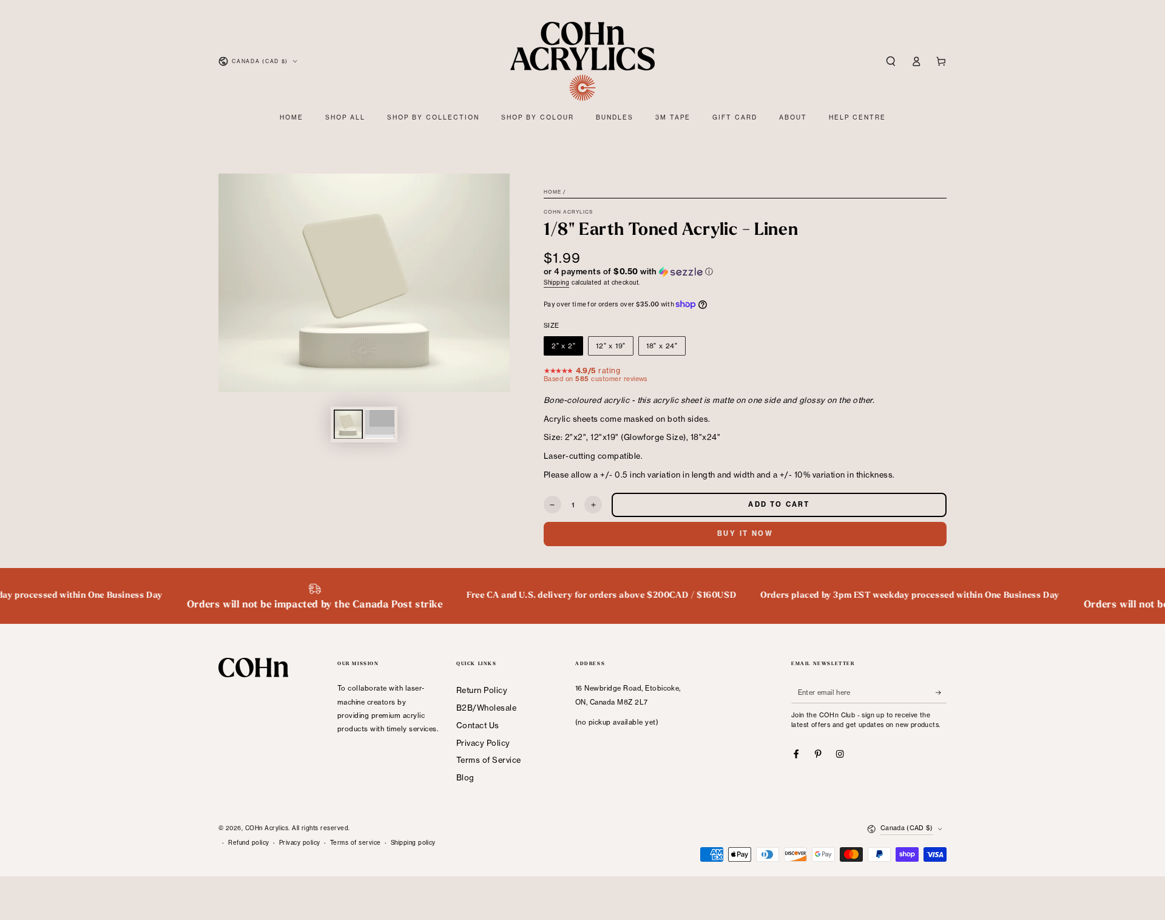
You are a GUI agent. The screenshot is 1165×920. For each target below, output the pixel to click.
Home (552, 192)
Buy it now (745, 533)
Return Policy (481, 690)
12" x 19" (611, 346)
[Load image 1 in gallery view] (348, 424)
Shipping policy (413, 843)
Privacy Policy (483, 743)
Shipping (556, 282)
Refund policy (248, 843)
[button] (890, 61)
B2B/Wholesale (486, 707)
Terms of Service (488, 760)
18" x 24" (662, 346)
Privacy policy (299, 843)
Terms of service (355, 843)
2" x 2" (564, 346)
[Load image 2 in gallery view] (379, 424)
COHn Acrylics (568, 212)
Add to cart (778, 504)
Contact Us (477, 725)
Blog (465, 777)
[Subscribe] (941, 692)
